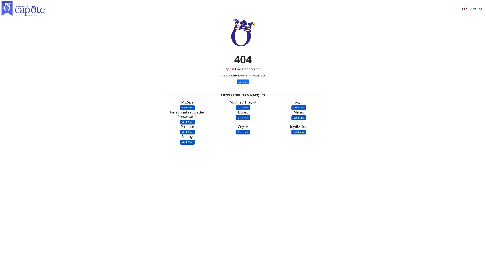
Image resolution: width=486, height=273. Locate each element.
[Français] (465, 8)
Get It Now (187, 107)
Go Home (243, 82)
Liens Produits (476, 8)
